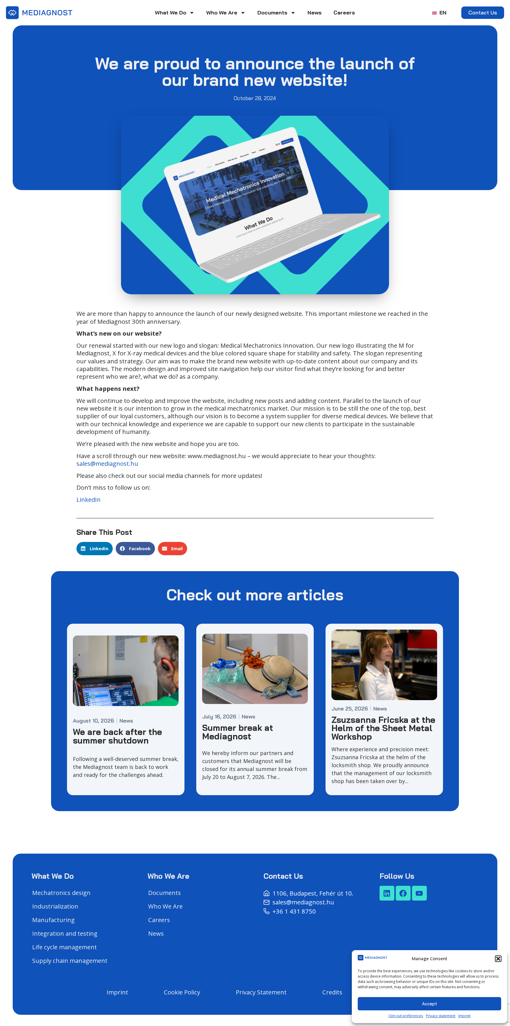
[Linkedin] (387, 893)
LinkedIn (88, 499)
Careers (344, 12)
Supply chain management (69, 960)
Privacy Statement (261, 992)
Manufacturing (53, 920)
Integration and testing (64, 933)
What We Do (170, 12)
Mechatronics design (61, 892)
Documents (272, 12)
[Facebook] (403, 893)
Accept (429, 1004)
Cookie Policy (182, 992)
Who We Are (221, 12)
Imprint (464, 1015)
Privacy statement (440, 1015)
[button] (498, 959)
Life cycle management (64, 947)
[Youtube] (419, 893)
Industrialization (55, 906)
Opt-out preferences (405, 1015)
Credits (332, 992)
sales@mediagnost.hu (107, 463)
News (315, 12)
